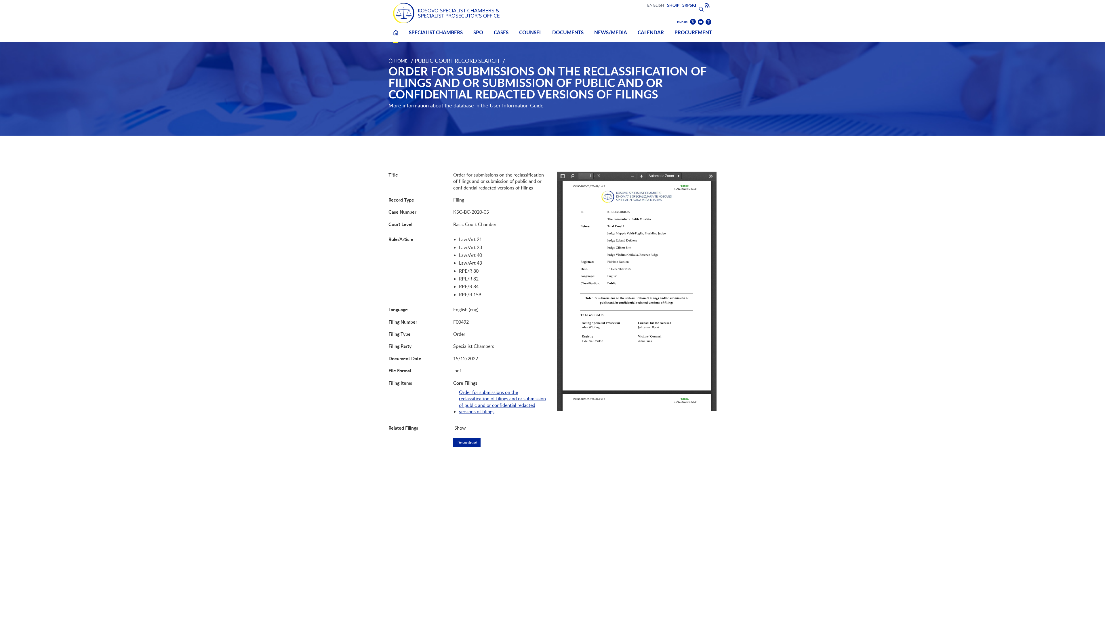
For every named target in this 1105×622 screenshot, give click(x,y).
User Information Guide (517, 105)
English (655, 5)
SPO (478, 32)
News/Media (610, 32)
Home (395, 36)
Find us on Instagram (708, 22)
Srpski (689, 5)
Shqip (673, 5)
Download (468, 442)
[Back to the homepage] (446, 13)
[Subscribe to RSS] (707, 5)
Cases (501, 32)
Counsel (530, 32)
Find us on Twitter (693, 22)
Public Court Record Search (457, 60)
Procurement (693, 32)
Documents (568, 32)
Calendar (651, 32)
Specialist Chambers (436, 32)
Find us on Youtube (701, 22)
